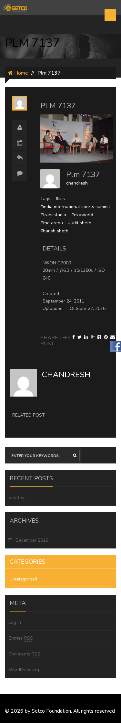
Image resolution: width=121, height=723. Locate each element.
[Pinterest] (106, 337)
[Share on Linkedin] (86, 337)
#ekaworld (82, 215)
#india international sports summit (75, 207)
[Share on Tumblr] (99, 337)
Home (20, 73)
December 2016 (31, 540)
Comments (24, 654)
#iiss (60, 199)
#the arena (51, 223)
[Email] (112, 337)
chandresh (77, 183)
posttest (17, 497)
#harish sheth (54, 231)
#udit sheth (79, 223)
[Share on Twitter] (79, 337)
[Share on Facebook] (73, 337)
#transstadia (53, 215)
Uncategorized (23, 579)
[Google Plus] (92, 337)
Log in (15, 622)
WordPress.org (24, 670)
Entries (21, 638)
